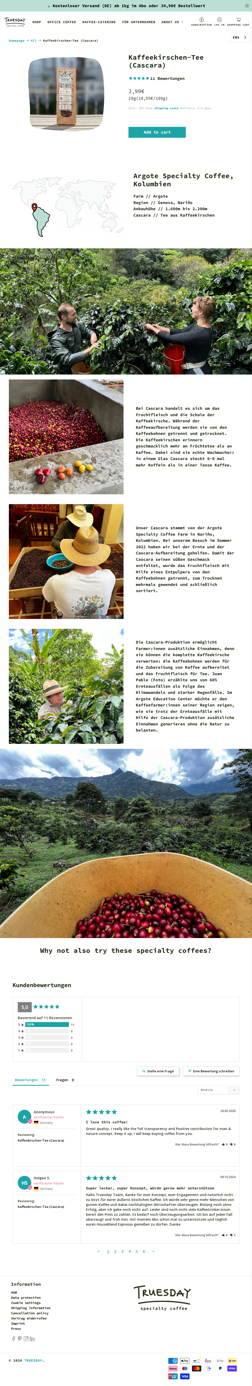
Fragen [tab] (62, 1080)
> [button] (153, 1251)
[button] (225, 1144)
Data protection (26, 1297)
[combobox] (240, 37)
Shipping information (30, 1308)
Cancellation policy (29, 1313)
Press (16, 1328)
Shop (36, 22)
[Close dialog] (243, 644)
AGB (14, 1292)
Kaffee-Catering (99, 22)
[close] (247, 5)
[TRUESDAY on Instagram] (26, 1340)
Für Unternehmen (138, 22)
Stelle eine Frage (160, 1071)
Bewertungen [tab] (26, 1080)
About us (170, 22)
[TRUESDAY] (14, 22)
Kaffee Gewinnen (194, 718)
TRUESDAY (33, 1360)
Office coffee (61, 22)
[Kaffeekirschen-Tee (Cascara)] (66, 94)
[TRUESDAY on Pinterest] (19, 1340)
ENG (236, 37)
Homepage (17, 40)
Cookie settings (26, 1302)
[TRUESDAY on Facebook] (13, 1340)
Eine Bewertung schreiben (213, 1071)
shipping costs (166, 108)
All (34, 40)
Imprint (18, 1323)
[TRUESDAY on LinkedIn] (32, 1340)
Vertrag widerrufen (29, 1318)
